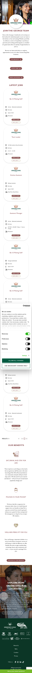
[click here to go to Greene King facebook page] (15, 662)
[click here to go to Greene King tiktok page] (23, 662)
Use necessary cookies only (16, 365)
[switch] (27, 339)
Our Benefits (15, 59)
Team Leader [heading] (16, 137)
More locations (15, 77)
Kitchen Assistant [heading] (16, 175)
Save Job (15, 122)
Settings (24, 355)
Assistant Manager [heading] (16, 213)
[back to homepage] (6, 3)
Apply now (16, 119)
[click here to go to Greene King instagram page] (17, 662)
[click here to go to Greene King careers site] (16, 631)
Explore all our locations (12, 613)
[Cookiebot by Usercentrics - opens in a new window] (23, 306)
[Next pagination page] (29, 438)
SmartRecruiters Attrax (16, 669)
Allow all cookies (16, 360)
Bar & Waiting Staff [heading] (16, 99)
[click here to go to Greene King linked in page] (20, 662)
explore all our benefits (16, 560)
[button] (25, 4)
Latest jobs (14, 68)
